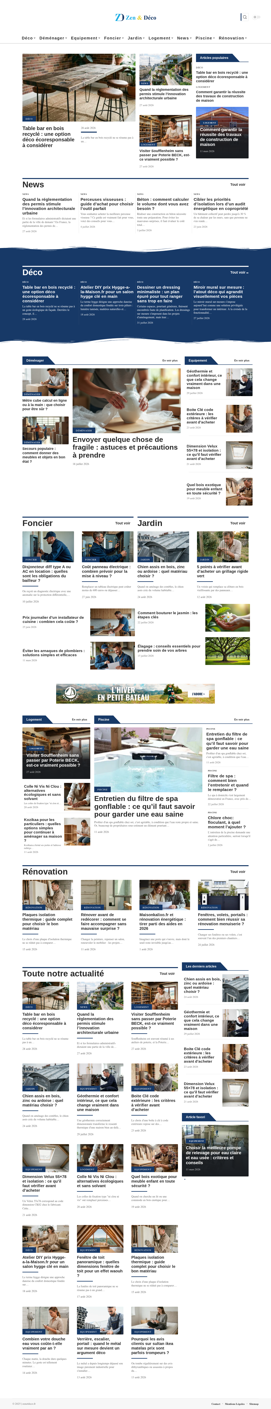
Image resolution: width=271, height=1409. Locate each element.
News (144, 83)
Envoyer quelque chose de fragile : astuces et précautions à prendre (125, 447)
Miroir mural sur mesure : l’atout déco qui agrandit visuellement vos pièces (219, 292)
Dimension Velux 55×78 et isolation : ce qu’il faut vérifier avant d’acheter (204, 452)
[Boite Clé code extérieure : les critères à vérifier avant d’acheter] (239, 419)
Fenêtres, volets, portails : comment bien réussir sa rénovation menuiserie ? (223, 919)
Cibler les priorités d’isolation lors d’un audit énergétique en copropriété (221, 204)
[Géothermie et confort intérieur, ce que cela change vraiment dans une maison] (239, 382)
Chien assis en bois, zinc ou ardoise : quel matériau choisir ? (162, 571)
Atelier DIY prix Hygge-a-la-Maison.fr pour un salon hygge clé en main (107, 292)
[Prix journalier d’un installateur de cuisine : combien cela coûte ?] (112, 622)
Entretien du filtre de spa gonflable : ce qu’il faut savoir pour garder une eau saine (144, 806)
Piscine (103, 719)
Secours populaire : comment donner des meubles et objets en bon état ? (43, 455)
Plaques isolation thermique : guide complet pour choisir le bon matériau (47, 922)
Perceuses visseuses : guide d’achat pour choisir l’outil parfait (107, 204)
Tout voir (237, 184)
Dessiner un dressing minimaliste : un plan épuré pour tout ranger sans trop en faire (160, 294)
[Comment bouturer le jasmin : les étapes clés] (227, 618)
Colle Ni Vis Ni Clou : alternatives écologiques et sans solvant (42, 792)
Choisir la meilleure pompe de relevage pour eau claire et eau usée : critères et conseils (213, 1155)
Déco (29, 118)
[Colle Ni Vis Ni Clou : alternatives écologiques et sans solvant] (77, 797)
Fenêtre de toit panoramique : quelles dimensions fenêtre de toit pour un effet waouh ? (100, 1266)
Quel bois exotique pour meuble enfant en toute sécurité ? (204, 489)
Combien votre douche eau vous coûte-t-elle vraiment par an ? (43, 1343)
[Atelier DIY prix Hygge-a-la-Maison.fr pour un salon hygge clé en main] (45, 1239)
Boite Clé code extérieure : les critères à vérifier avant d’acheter (202, 416)
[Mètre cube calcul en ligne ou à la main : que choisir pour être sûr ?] (45, 382)
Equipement (198, 360)
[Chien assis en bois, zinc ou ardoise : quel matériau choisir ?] (163, 546)
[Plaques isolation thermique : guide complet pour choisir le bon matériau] (47, 895)
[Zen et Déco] (135, 17)
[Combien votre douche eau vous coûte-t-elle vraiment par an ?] (45, 1321)
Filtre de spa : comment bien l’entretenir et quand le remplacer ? (228, 783)
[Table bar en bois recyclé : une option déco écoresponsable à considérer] (79, 88)
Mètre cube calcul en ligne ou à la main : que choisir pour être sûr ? (44, 404)
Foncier (37, 523)
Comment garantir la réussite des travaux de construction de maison (220, 96)
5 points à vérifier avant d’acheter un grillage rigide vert (222, 571)
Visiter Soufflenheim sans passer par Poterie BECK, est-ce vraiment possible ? (164, 155)
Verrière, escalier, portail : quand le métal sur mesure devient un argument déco (99, 1346)
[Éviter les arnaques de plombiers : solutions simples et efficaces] (112, 656)
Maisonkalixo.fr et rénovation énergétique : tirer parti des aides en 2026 (162, 922)
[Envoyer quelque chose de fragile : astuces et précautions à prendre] (127, 400)
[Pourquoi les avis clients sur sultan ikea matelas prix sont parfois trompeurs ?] (154, 1321)
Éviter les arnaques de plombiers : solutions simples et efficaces (54, 653)
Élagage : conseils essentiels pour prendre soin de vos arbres (169, 648)
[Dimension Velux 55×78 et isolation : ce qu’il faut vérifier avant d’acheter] (239, 455)
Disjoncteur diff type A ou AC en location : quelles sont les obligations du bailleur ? (46, 574)
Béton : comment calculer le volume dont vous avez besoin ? (163, 204)
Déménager (35, 360)
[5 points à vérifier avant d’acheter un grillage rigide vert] (223, 546)
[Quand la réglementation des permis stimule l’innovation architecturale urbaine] (165, 69)
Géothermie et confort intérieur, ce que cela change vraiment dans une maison (204, 379)
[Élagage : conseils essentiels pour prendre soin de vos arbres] (227, 651)
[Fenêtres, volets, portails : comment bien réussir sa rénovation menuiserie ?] (223, 895)
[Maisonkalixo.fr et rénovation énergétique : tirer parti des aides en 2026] (164, 895)
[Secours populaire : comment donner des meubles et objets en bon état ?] (45, 430)
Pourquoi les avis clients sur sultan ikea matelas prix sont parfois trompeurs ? (152, 1346)
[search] (245, 17)
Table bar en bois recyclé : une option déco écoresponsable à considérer (48, 136)
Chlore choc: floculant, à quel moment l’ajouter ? (227, 822)
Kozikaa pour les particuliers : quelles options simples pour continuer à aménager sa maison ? (43, 830)
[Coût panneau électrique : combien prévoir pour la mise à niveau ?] (108, 546)
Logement (148, 144)
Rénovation (45, 871)
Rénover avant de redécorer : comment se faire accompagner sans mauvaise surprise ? (103, 922)
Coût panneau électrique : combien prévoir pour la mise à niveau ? (106, 571)
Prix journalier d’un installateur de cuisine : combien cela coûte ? (53, 619)
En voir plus (170, 360)
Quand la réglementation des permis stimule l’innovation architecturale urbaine (163, 94)
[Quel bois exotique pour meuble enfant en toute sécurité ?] (239, 492)
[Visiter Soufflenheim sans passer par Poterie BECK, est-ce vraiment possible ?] (165, 131)
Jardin (149, 523)
